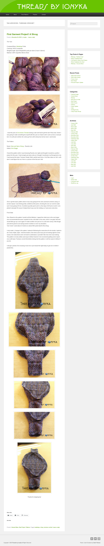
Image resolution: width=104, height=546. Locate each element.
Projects (35, 14)
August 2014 (74, 140)
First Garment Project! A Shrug (22, 34)
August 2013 (74, 159)
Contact (44, 14)
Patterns (28, 527)
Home (7, 14)
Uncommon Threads (23, 132)
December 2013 (74, 152)
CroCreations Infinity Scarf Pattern (79, 60)
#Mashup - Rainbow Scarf (77, 56)
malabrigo (37, 527)
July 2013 (73, 161)
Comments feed (75, 181)
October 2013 (74, 155)
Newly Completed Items (76, 58)
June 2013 (73, 162)
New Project (22, 527)
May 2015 (73, 130)
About (15, 14)
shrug (41, 527)
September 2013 (75, 157)
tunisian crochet (48, 527)
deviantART (95, 538)
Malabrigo (19, 46)
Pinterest (91, 538)
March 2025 (74, 126)
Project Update (74, 106)
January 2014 (74, 150)
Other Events (74, 103)
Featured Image (74, 94)
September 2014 (75, 138)
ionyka (24, 37)
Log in (72, 178)
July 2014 (73, 142)
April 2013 (73, 166)
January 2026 (74, 123)
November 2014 (74, 137)
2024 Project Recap (75, 77)
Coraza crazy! (74, 79)
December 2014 (74, 135)
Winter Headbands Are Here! (77, 62)
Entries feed (74, 179)
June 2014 (73, 143)
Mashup (73, 97)
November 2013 (74, 154)
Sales (72, 108)
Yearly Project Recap (76, 111)
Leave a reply (31, 37)
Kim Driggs (14, 148)
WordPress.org (74, 183)
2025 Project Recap (75, 75)
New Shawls (74, 80)
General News (15, 527)
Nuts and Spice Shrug (17, 146)
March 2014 (74, 147)
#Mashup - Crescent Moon (77, 63)
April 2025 (73, 125)
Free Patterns (24, 14)
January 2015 (74, 133)
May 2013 (73, 164)
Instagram (99, 538)
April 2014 (73, 145)
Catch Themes (96, 542)
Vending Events (74, 109)
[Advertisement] (34, 503)
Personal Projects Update (77, 82)
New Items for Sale (75, 99)
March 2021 (74, 128)
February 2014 (74, 149)
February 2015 (74, 132)
